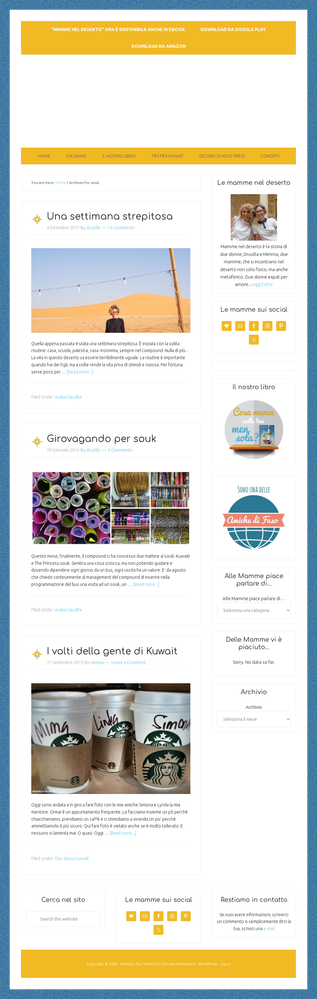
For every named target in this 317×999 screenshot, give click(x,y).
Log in (225, 964)
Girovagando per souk (101, 439)
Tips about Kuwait (72, 858)
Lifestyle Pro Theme (137, 964)
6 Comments (120, 450)
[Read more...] (80, 371)
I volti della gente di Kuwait (112, 651)
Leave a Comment (128, 662)
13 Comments (121, 227)
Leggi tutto (261, 284)
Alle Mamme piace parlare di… (254, 598)
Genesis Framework (179, 964)
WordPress (207, 964)
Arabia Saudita (68, 397)
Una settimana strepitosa (110, 217)
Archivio (254, 707)
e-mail (269, 928)
